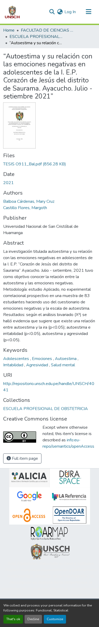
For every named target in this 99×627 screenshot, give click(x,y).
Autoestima (66, 359)
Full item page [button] (24, 458)
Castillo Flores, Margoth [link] (25, 208)
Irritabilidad (13, 365)
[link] (49, 164)
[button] (12, 11)
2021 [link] (8, 183)
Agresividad (37, 365)
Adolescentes (16, 359)
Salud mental (63, 365)
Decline (33, 619)
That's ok (13, 619)
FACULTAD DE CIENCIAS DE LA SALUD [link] (47, 30)
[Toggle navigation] (88, 12)
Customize (55, 619)
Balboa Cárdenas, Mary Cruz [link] (28, 201)
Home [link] (9, 30)
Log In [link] (70, 12)
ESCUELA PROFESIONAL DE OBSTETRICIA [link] (36, 37)
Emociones (42, 359)
